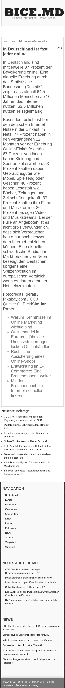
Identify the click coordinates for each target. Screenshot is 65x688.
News (13, 41)
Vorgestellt (10, 542)
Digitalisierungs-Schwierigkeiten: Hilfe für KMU (28, 577)
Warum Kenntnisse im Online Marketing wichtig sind (31, 322)
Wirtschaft (10, 547)
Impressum (8, 685)
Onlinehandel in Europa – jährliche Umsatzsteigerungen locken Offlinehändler (30, 339)
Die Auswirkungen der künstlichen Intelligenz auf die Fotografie (29, 661)
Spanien (9, 537)
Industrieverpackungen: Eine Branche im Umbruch (30, 582)
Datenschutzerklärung (27, 685)
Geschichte (11, 509)
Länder (8, 523)
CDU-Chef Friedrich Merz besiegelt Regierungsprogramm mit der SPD (31, 628)
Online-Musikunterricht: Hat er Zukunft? (25, 441)
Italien (8, 518)
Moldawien (10, 528)
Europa (8, 500)
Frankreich (10, 504)
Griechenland (11, 514)
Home (5, 41)
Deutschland (19, 62)
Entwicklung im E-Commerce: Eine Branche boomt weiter (31, 371)
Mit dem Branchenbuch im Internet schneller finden (27, 388)
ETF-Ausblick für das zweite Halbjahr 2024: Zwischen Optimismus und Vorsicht (29, 652)
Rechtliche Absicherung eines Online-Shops (28, 356)
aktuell (30, 91)
